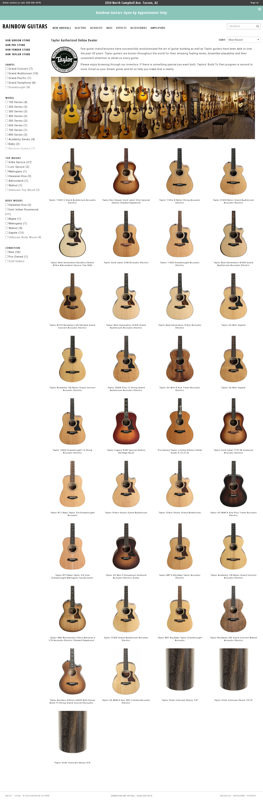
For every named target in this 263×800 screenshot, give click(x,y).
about (8, 796)
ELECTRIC (80, 27)
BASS (109, 27)
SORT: (222, 39)
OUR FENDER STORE (17, 49)
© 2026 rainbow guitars (36, 796)
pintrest (251, 796)
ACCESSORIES (138, 27)
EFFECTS (121, 27)
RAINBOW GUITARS (25, 25)
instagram (239, 796)
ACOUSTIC (96, 27)
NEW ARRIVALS (62, 27)
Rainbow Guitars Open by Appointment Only (131, 12)
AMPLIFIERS (158, 27)
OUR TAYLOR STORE (17, 54)
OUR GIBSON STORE (17, 40)
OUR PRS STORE (15, 45)
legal (17, 796)
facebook (225, 796)
